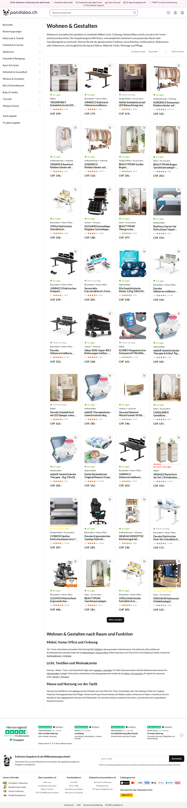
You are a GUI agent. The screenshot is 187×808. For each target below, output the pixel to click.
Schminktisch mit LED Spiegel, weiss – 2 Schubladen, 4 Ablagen (63, 414)
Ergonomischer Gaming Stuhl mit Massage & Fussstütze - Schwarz (97, 538)
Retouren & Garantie (74, 792)
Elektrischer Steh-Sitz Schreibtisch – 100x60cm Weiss (166, 538)
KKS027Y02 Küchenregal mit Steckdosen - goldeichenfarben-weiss (132, 538)
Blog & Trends (47, 789)
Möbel (52, 99)
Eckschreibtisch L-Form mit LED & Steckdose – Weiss (97, 290)
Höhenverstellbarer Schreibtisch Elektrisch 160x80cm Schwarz (62, 352)
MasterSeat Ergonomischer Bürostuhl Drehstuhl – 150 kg (63, 600)
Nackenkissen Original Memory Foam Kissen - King (97, 476)
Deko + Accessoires (161, 161)
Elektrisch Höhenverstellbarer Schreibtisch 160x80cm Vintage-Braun (97, 104)
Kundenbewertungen (47, 786)
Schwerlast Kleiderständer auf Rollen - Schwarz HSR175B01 (166, 104)
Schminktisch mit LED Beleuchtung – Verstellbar (62, 104)
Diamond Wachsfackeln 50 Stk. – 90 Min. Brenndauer (132, 414)
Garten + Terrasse (92, 223)
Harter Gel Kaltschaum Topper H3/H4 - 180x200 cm (164, 228)
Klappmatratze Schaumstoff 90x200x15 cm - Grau (132, 352)
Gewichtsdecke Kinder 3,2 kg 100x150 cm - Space (131, 290)
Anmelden (177, 758)
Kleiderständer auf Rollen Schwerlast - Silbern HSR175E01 (95, 166)
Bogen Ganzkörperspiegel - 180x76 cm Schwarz (165, 166)
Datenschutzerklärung (93, 805)
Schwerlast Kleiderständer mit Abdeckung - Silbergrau (63, 166)
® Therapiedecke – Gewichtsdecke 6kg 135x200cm (97, 414)
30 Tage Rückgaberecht (102, 789)
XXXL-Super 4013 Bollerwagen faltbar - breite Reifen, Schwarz (97, 352)
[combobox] (94, 13)
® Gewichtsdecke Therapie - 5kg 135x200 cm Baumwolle (63, 476)
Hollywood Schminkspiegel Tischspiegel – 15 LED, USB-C (166, 600)
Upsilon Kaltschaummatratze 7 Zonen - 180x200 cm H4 (63, 538)
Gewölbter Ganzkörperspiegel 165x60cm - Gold (164, 414)
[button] (182, 13)
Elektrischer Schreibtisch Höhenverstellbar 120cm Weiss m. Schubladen (61, 228)
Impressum (69, 805)
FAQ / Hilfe (74, 786)
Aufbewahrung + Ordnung (164, 99)
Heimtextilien (159, 223)
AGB (79, 805)
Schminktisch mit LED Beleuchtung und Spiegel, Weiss (132, 104)
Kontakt (73, 782)
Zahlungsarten (102, 786)
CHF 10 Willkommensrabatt (47, 792)
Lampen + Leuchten (127, 409)
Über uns (47, 782)
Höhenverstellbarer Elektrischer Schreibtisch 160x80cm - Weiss (166, 290)
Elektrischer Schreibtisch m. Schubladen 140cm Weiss (130, 600)
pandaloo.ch (118, 805)
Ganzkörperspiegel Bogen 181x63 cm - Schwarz (95, 600)
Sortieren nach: (138, 51)
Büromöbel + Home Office (95, 99)
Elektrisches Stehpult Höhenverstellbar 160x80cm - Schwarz (63, 290)
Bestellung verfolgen (74, 789)
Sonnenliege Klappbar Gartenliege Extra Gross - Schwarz (97, 228)
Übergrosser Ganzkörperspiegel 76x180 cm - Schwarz (130, 228)
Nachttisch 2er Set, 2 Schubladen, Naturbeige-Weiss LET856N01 (165, 476)
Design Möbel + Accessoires (131, 99)
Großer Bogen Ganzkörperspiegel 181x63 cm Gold (131, 166)
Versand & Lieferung (102, 782)
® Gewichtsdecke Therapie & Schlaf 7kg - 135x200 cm (166, 352)
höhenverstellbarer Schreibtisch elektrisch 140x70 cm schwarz (131, 476)
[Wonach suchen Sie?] (135, 13)
